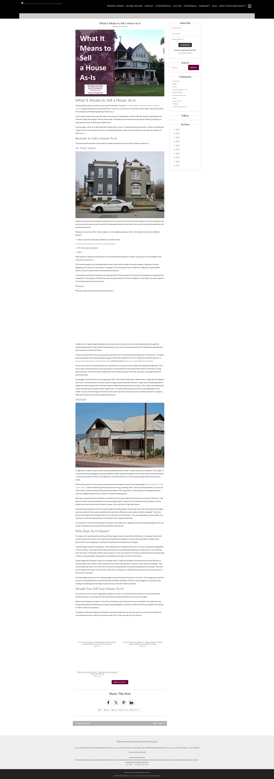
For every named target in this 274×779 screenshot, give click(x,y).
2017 (177, 165)
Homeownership (177, 92)
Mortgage (175, 104)
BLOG (214, 6)
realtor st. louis (176, 101)
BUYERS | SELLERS (134, 6)
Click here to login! (185, 53)
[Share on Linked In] (131, 702)
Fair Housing (145, 764)
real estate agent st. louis (179, 90)
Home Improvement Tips (179, 107)
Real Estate (134, 710)
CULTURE (177, 6)
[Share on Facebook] (108, 702)
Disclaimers (148, 776)
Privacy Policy (129, 764)
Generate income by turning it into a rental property (97, 244)
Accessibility (137, 764)
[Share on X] (116, 702)
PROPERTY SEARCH (115, 6)
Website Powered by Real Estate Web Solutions (137, 772)
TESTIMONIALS (190, 6)
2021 (177, 149)
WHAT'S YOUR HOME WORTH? (232, 6)
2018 (177, 161)
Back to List (119, 682)
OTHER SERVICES (163, 6)
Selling (115, 710)
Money (107, 710)
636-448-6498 (140, 752)
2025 (178, 133)
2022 (178, 145)
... (140, 710)
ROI (101, 710)
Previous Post (83, 723)
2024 (178, 137)
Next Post (158, 723)
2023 (178, 141)
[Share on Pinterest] (124, 702)
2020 (178, 153)
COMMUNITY (204, 6)
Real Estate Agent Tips (179, 95)
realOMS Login (156, 776)
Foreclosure (124, 710)
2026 (178, 129)
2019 (177, 157)
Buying (174, 87)
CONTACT (148, 6)
